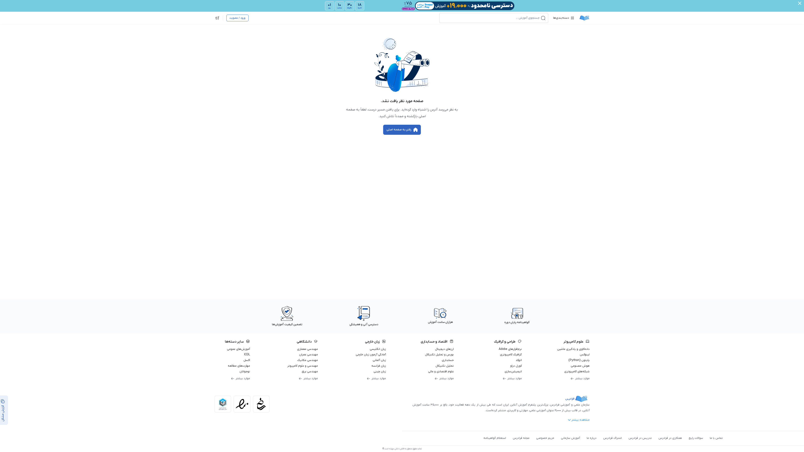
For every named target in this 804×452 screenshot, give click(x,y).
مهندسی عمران (308, 355)
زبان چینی (380, 372)
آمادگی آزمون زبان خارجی (371, 355)
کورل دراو (516, 366)
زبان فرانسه (378, 366)
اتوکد (519, 360)
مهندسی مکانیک (307, 360)
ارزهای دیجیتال (444, 349)
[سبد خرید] (217, 18)
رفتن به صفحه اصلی (399, 130)
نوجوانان (245, 372)
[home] (584, 18)
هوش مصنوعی (580, 366)
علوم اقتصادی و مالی (441, 372)
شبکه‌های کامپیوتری (577, 372)
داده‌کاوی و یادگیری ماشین (573, 349)
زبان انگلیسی (378, 349)
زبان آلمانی (379, 360)
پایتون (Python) (579, 360)
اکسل (247, 360)
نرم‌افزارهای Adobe (510, 349)
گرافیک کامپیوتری (511, 355)
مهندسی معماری (307, 349)
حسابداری (448, 360)
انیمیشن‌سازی (513, 372)
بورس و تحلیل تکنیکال (439, 355)
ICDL (247, 355)
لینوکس (585, 355)
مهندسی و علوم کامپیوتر (302, 366)
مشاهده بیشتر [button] (580, 420)
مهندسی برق (310, 372)
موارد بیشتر (582, 378)
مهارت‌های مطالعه (239, 366)
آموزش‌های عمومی (238, 349)
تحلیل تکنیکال (445, 366)
